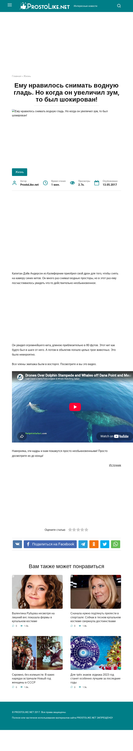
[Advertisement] (66, 46)
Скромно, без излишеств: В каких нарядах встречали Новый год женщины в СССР (33, 678)
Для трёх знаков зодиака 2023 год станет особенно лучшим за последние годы (95, 678)
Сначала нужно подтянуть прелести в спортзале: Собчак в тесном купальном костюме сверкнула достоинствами (95, 617)
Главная (16, 76)
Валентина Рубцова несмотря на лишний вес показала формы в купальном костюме (33, 617)
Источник (115, 465)
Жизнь (27, 76)
